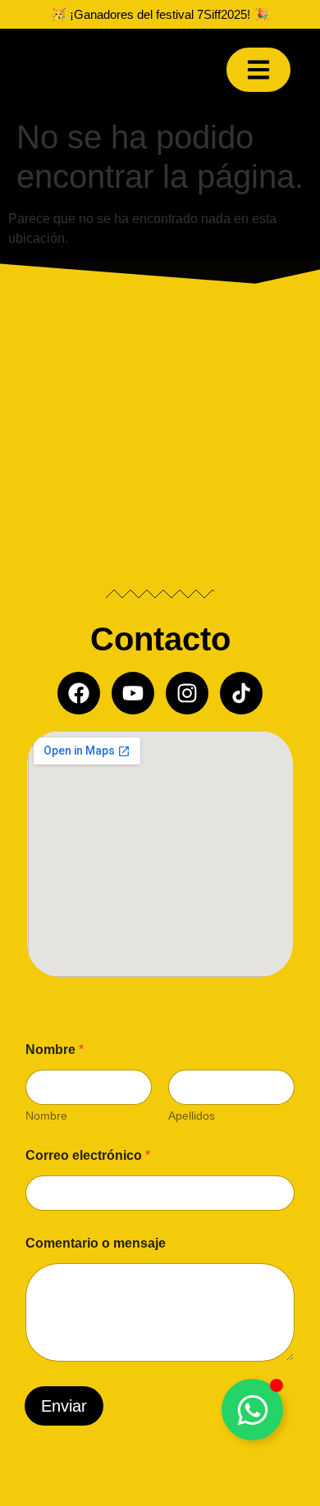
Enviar (64, 1406)
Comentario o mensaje (95, 1243)
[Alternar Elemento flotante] (252, 1409)
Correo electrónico (87, 1155)
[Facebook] (78, 693)
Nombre (46, 1115)
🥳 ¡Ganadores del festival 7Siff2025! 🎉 (160, 14)
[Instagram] (187, 693)
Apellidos (191, 1115)
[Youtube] (133, 693)
